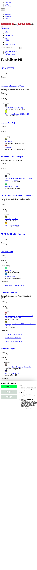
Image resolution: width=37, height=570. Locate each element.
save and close (9, 396)
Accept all (9, 386)
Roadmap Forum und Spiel (12, 156)
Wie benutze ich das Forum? (13, 334)
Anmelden (8, 14)
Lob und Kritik (7, 252)
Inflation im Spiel (10, 276)
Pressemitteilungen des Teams (12, 86)
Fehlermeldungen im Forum (13, 341)
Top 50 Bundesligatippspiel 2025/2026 (17, 114)
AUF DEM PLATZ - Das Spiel (13, 234)
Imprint (27, 408)
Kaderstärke (8, 270)
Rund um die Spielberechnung (14, 285)
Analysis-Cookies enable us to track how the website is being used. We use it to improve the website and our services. (28, 394)
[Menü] (3, 9)
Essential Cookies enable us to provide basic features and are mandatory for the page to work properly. (28, 388)
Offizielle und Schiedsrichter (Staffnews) (17, 195)
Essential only (9, 392)
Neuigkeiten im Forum (12, 186)
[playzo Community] (17, 25)
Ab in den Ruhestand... (12, 225)
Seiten (7, 39)
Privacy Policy (33, 408)
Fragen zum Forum (9, 292)
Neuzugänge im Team (11, 219)
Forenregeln (8, 147)
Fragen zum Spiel (8, 348)
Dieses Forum (9, 35)
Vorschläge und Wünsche (13, 338)
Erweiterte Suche (10, 44)
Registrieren (8, 16)
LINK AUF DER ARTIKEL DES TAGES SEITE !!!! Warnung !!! (18, 179)
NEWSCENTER (7, 68)
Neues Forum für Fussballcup (14, 108)
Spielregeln (8, 141)
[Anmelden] (1, 21)
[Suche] (2, 27)
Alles (6, 32)
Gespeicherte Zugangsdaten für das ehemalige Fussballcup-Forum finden (19, 316)
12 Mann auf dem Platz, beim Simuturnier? (18, 367)
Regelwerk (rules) (8, 123)
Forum (7, 41)
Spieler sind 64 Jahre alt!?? (13, 373)
